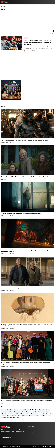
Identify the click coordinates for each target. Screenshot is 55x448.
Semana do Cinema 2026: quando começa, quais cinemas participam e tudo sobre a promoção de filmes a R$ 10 (38, 42)
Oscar (51, 413)
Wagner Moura (12, 417)
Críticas (3, 411)
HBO (17, 413)
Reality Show (14, 415)
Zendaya (17, 417)
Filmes (9, 413)
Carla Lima (27, 50)
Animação (11, 409)
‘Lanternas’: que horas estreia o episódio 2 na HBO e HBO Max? (17, 288)
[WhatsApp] (43, 446)
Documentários (34, 411)
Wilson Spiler (5, 142)
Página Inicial (4, 6)
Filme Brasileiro (4, 413)
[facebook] (33, 446)
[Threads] (47, 446)
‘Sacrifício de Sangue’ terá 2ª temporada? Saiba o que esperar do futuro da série (21, 213)
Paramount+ (4, 415)
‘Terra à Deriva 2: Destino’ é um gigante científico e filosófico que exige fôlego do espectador (24, 140)
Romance (19, 415)
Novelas (47, 413)
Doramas (39, 411)
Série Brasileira (36, 415)
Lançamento (26, 413)
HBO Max (21, 413)
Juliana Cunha (5, 179)
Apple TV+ (29, 409)
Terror (8, 417)
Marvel (30, 413)
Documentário (28, 411)
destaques (7, 411)
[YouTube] (40, 446)
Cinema (36, 409)
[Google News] (50, 446)
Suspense (31, 415)
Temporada (4, 417)
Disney (20, 411)
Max (33, 413)
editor (47, 411)
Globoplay (13, 413)
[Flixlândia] (5, 2)
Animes (20, 409)
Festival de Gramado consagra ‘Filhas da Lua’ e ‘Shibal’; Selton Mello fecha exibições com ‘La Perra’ (26, 400)
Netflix (37, 413)
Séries (49, 415)
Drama (44, 411)
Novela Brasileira (42, 413)
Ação (33, 409)
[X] (35, 446)
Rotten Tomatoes (25, 415)
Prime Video (9, 415)
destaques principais (14, 411)
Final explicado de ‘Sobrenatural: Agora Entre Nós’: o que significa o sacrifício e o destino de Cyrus (26, 176)
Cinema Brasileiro (42, 409)
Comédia (47, 409)
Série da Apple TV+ (43, 415)
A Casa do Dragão (5, 409)
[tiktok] (45, 446)
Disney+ (23, 411)
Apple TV (24, 409)
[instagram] (38, 446)
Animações (16, 409)
